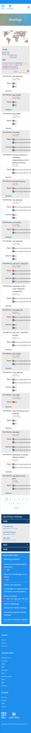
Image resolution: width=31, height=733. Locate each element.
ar (16, 139)
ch (18, 139)
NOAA (3, 679)
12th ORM (16, 395)
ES (19, 599)
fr (24, 139)
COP (9, 63)
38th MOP (6, 538)
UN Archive (4, 685)
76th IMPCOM (17, 76)
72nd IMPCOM (17, 372)
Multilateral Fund (5, 657)
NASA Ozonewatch (6, 676)
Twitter (3, 703)
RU (27, 599)
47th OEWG (16, 222)
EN (8, 570)
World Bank (4, 670)
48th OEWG (16, 95)
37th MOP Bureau (9, 532)
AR (8, 599)
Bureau (24, 63)
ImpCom (19, 63)
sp (30, 139)
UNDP (3, 667)
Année (4, 49)
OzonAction (4, 661)
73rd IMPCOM (17, 310)
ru (27, 139)
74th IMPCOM (17, 241)
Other (15, 67)
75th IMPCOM (17, 200)
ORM (4, 67)
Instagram (4, 700)
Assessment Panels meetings (15, 608)
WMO (2, 682)
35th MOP (16, 432)
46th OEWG (16, 354)
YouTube (3, 706)
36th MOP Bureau (18, 181)
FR (23, 599)
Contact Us (4, 646)
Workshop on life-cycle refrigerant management (18, 288)
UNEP (3, 673)
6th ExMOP (16, 114)
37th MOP (16, 132)
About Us (3, 640)
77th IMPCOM (8, 526)
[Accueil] (9, 7)
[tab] (15, 521)
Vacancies (4, 643)
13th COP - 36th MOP (20, 264)
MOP (4, 63)
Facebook (4, 697)
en (16, 83)
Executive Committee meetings (16, 619)
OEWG (13, 63)
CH (12, 599)
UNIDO (3, 664)
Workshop (10, 67)
